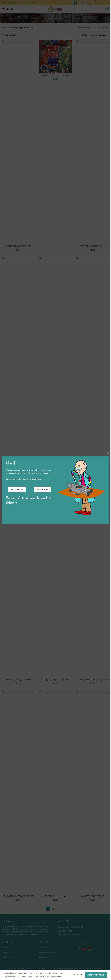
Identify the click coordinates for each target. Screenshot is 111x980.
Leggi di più (76, 975)
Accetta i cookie (96, 975)
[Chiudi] (107, 452)
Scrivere (44, 489)
